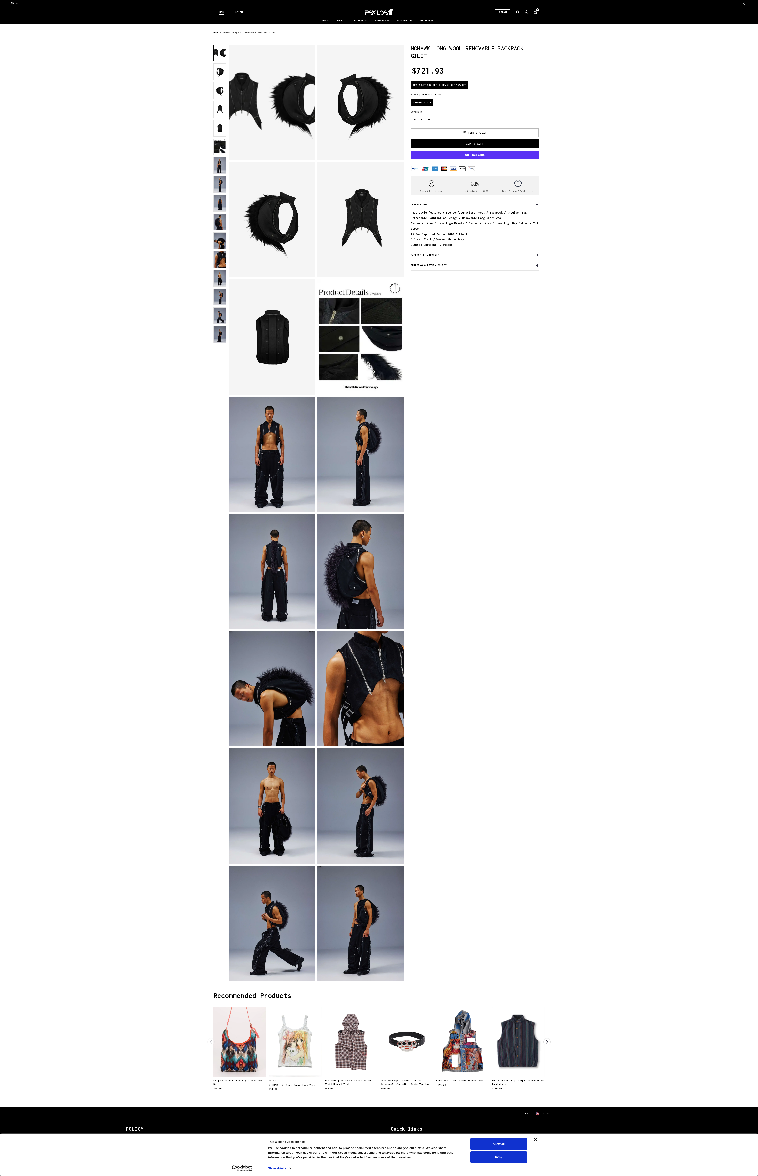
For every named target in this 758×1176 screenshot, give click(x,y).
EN (12, 3)
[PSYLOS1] (379, 12)
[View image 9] (219, 203)
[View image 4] (219, 109)
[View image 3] (219, 90)
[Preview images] (239, 1070)
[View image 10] (219, 222)
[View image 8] (219, 184)
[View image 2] (219, 71)
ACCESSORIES (405, 20)
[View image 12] (219, 259)
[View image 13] (219, 278)
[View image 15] (219, 315)
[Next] (547, 1041)
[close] (743, 3)
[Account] (526, 12)
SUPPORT (503, 12)
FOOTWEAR (380, 20)
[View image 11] (219, 240)
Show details (277, 1168)
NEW (324, 20)
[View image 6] (219, 147)
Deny (498, 1156)
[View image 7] (219, 165)
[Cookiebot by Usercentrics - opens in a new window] (242, 1168)
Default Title (422, 102)
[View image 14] (219, 297)
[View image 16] (219, 334)
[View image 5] (219, 128)
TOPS (339, 20)
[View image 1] (219, 53)
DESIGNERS (426, 20)
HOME (216, 32)
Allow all (499, 1144)
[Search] (517, 12)
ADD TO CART (474, 143)
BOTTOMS (358, 20)
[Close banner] (535, 1139)
